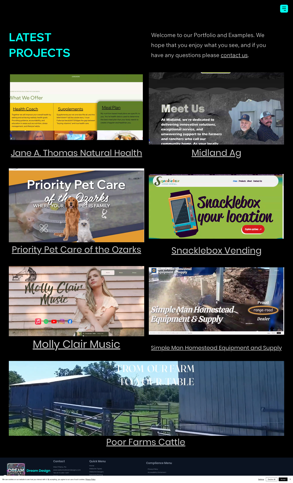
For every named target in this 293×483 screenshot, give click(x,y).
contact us (234, 54)
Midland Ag (216, 153)
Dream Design (38, 470)
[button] (280, 142)
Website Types (95, 469)
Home (91, 466)
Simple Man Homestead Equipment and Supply (216, 348)
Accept (283, 479)
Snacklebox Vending (216, 250)
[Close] (290, 479)
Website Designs (96, 472)
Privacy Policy (90, 479)
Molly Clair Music (76, 344)
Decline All (271, 479)
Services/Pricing (96, 475)
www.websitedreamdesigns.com (67, 470)
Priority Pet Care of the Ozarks (76, 249)
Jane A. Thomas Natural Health (76, 153)
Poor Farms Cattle (145, 442)
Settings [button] (261, 479)
